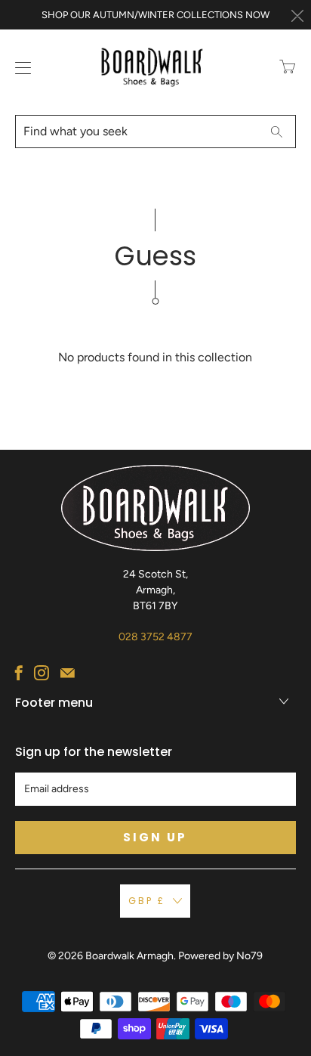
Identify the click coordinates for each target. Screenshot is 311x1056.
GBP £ (146, 900)
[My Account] (20, 68)
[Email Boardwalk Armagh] (67, 672)
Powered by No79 (220, 955)
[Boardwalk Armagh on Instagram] (41, 672)
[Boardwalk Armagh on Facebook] (19, 672)
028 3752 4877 (155, 636)
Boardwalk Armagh (129, 955)
